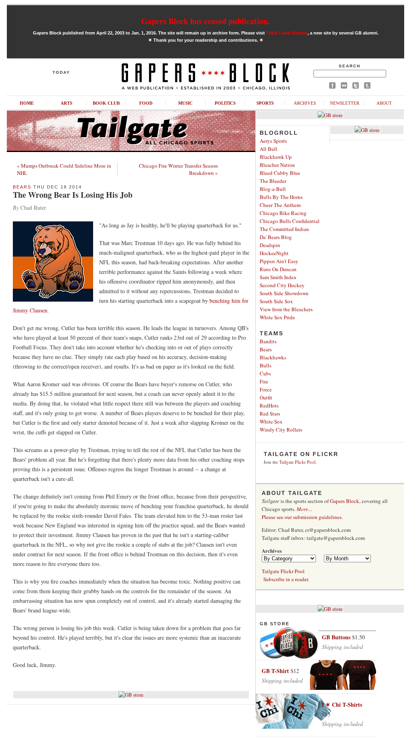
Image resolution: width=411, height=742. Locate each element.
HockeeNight (274, 253)
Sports (265, 103)
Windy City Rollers (281, 429)
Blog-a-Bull (273, 189)
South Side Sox (276, 301)
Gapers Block (344, 501)
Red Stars (270, 413)
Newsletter (344, 103)
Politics (225, 103)
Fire (264, 381)
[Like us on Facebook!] (332, 87)
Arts (66, 103)
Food (146, 103)
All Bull (268, 148)
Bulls (265, 365)
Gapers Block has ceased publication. (205, 21)
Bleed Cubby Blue (280, 172)
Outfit (266, 397)
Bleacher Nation (277, 164)
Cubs (265, 373)
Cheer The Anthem (280, 205)
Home (27, 103)
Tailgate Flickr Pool (297, 462)
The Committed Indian (284, 229)
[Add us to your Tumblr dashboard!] (367, 87)
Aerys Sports (273, 140)
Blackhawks (273, 357)
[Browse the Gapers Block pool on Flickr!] (344, 87)
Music (185, 103)
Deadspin (270, 245)
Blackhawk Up (276, 156)
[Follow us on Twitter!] (355, 87)
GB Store (274, 623)
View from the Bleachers (286, 309)
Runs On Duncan (278, 269)
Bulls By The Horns (281, 197)
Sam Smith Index (278, 277)
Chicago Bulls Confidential (289, 221)
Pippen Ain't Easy (279, 261)
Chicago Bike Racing (283, 213)
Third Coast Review (286, 32)
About (384, 103)
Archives (305, 103)
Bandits (268, 341)
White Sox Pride (277, 317)
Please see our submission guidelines (302, 517)
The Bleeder (273, 180)
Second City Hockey (282, 285)
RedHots (269, 405)
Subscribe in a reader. (286, 579)
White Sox (271, 421)
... (304, 509)
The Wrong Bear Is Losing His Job (72, 195)
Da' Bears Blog (276, 237)
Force (266, 389)
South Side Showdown (284, 293)
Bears (22, 186)
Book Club (106, 103)
